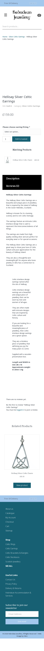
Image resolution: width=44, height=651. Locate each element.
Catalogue (10, 513)
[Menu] (5, 15)
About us (9, 509)
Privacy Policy (11, 583)
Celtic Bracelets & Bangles (17, 553)
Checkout (10, 521)
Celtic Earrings (12, 548)
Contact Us (10, 579)
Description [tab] (12, 178)
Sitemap (9, 530)
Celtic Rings (10, 544)
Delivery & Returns (13, 588)
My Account (11, 517)
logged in (20, 410)
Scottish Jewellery (13, 561)
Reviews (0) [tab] (12, 186)
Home (4, 36)
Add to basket (21, 139)
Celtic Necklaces (12, 557)
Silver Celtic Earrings (17, 36)
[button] (22, 621)
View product (22, 485)
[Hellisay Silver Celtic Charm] (7, 159)
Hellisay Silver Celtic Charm (22, 160)
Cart (7, 526)
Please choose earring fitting (16, 127)
